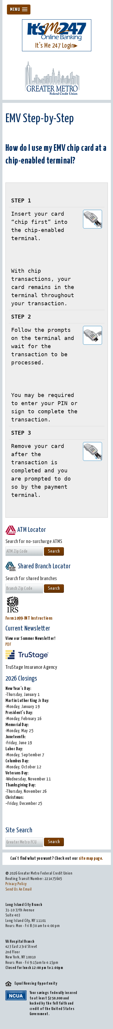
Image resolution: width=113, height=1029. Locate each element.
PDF (8, 644)
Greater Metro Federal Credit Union (56, 78)
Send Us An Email (18, 889)
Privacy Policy (16, 884)
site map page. (91, 858)
